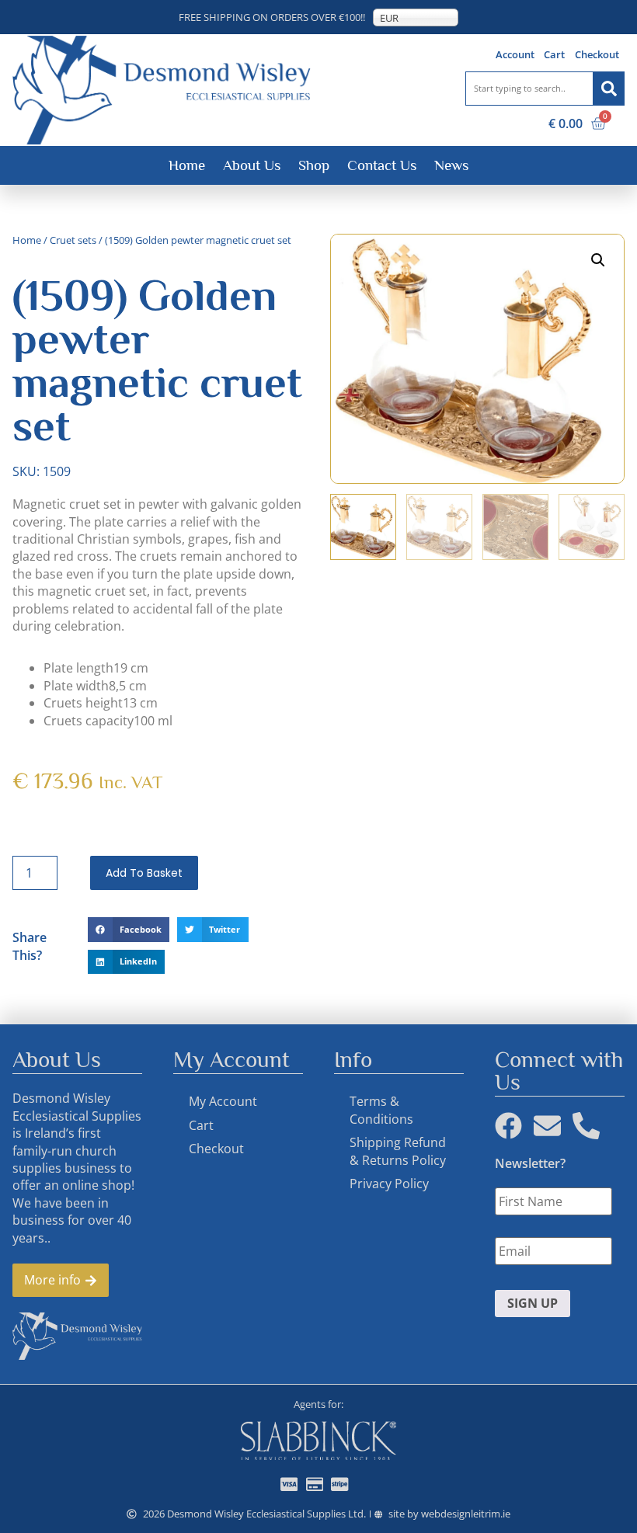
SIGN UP (532, 1303)
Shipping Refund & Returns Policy (398, 1151)
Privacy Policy (389, 1183)
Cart (554, 54)
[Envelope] (547, 1125)
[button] (128, 929)
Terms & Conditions (381, 1110)
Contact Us (381, 165)
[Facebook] (508, 1125)
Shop (313, 165)
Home (187, 165)
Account (515, 54)
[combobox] (529, 88)
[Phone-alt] (586, 1125)
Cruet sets (73, 240)
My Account (223, 1101)
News (451, 165)
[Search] (609, 88)
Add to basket (144, 873)
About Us (251, 165)
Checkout (597, 54)
